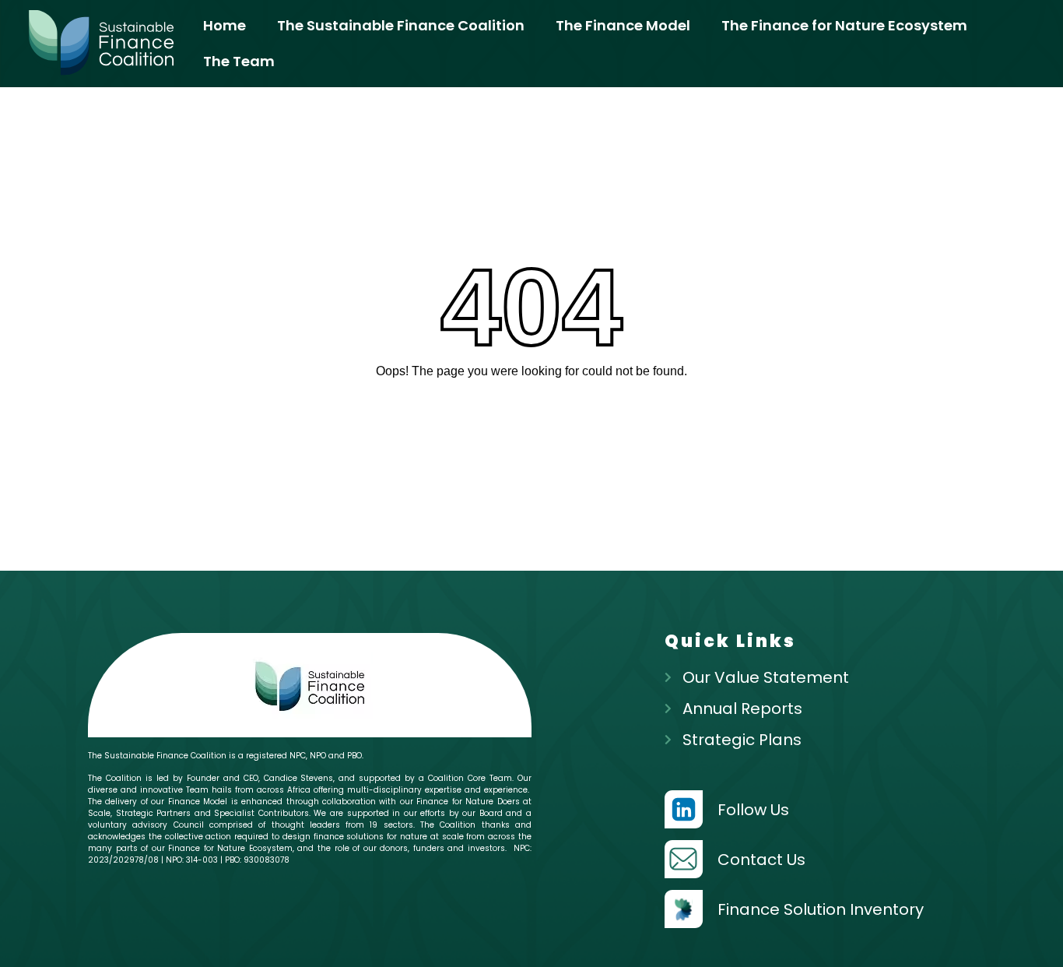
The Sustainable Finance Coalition (400, 25)
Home (224, 25)
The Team (239, 61)
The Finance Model (623, 25)
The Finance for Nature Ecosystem (844, 25)
